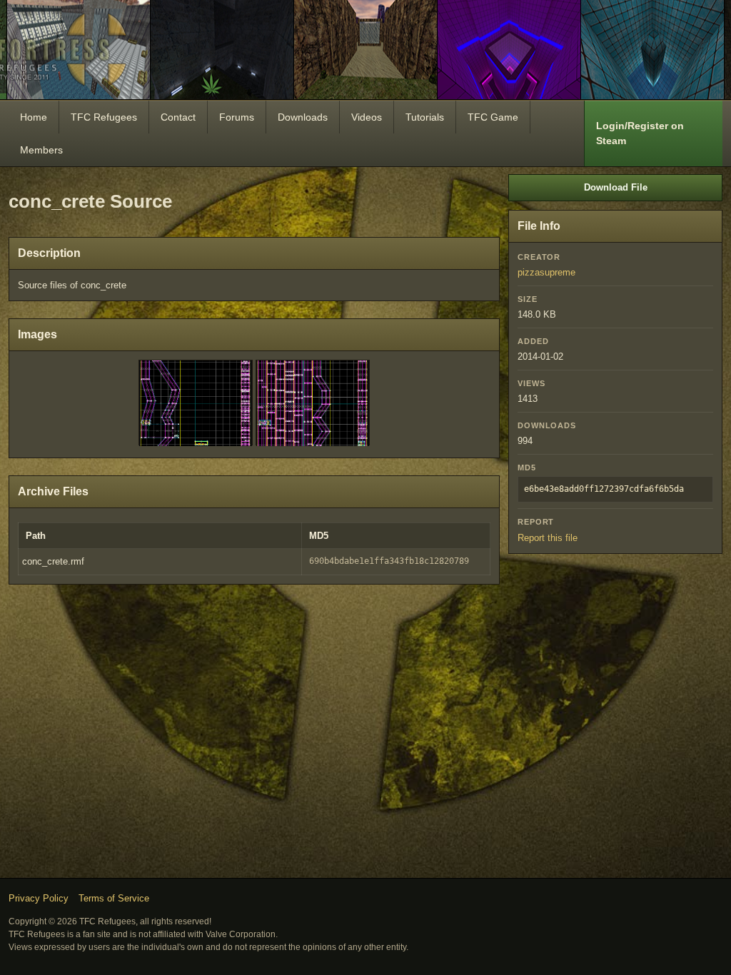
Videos (366, 117)
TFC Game (493, 117)
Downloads (303, 117)
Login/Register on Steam (640, 133)
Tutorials (424, 117)
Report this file (548, 537)
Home (33, 117)
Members (41, 150)
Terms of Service (114, 898)
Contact (178, 117)
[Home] (365, 49)
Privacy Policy (39, 898)
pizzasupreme (546, 272)
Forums (236, 117)
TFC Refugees (104, 117)
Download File (615, 187)
